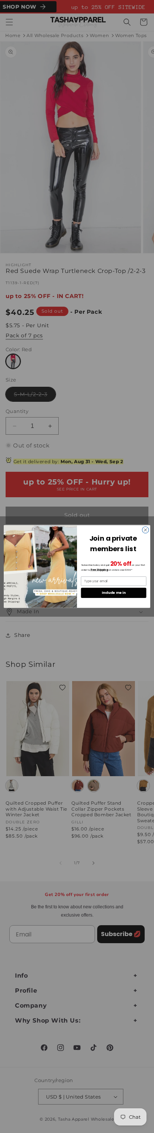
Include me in (113, 592)
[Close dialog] (145, 529)
